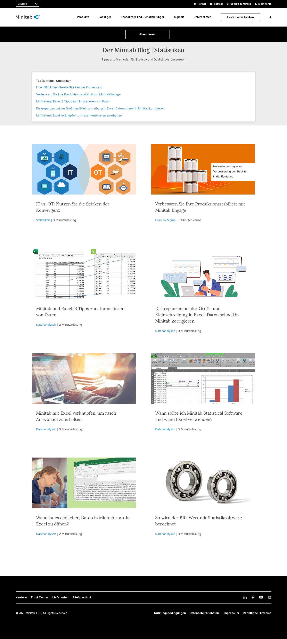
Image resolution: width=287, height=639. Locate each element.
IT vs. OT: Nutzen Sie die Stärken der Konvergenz (69, 87)
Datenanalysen (46, 324)
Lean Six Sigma (165, 220)
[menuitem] (83, 17)
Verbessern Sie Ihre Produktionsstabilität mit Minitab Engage (78, 94)
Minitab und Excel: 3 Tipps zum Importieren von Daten (73, 101)
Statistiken (43, 220)
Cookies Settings (261, 621)
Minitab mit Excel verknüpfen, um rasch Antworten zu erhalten (79, 115)
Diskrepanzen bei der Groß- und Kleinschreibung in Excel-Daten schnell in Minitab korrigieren (100, 108)
